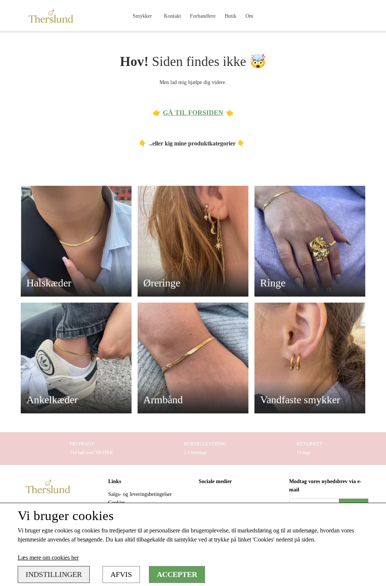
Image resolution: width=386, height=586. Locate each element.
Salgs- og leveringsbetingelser (140, 494)
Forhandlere (203, 16)
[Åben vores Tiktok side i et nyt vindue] (237, 498)
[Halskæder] (76, 240)
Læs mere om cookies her (48, 557)
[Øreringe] (193, 240)
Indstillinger (54, 574)
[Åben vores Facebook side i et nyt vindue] (205, 498)
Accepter (177, 574)
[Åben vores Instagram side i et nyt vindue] (221, 498)
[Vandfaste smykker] (309, 357)
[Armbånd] (193, 357)
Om (249, 16)
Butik (230, 16)
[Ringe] (309, 240)
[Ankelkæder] (76, 357)
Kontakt (172, 16)
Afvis (121, 574)
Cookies (116, 502)
